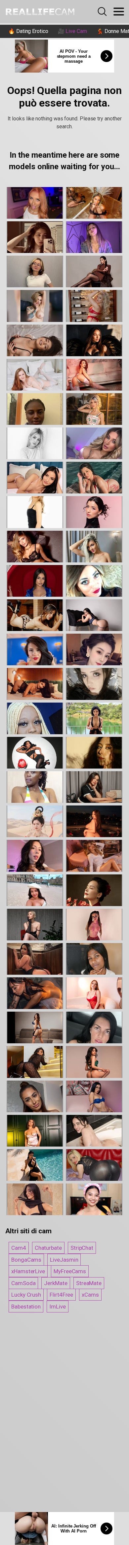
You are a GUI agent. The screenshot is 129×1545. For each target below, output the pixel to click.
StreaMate (89, 1283)
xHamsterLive (28, 1271)
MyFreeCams (70, 1271)
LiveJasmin (64, 1259)
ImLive (57, 1306)
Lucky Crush (26, 1294)
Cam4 (18, 1248)
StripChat (81, 1248)
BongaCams (26, 1259)
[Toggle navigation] (118, 12)
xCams (90, 1294)
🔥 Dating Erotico (28, 31)
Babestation (26, 1306)
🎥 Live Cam (72, 31)
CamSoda (23, 1283)
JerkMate (55, 1283)
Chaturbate (48, 1248)
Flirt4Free (61, 1294)
